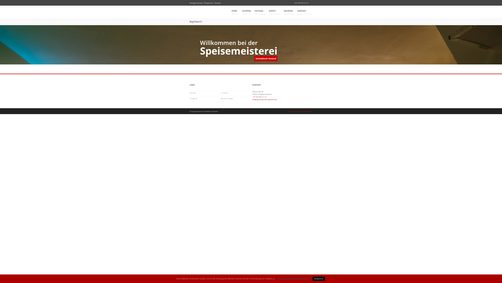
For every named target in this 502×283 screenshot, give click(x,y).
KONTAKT (305, 12)
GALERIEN (289, 12)
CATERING (246, 12)
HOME (235, 12)
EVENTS (274, 12)
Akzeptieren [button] (318, 278)
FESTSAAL (260, 12)
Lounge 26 (193, 98)
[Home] (209, 11)
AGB (289, 111)
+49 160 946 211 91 (301, 3)
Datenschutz (298, 111)
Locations (224, 93)
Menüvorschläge (227, 98)
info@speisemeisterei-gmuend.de (264, 99)
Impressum (308, 111)
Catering (193, 93)
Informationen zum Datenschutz (293, 278)
